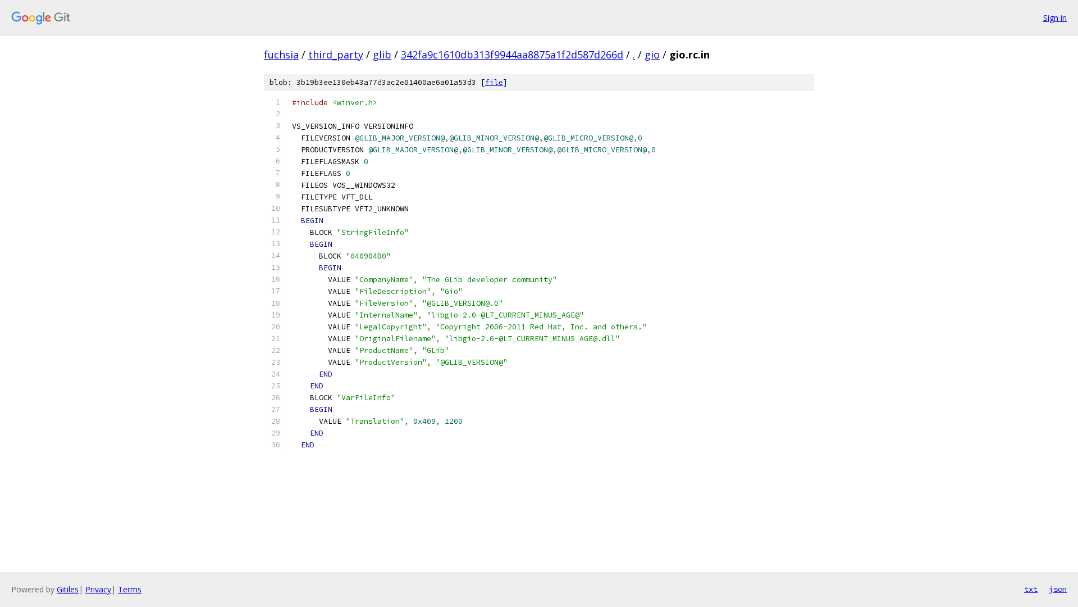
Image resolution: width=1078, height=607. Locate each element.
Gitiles (68, 589)
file (494, 82)
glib (382, 54)
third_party (335, 54)
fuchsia (281, 54)
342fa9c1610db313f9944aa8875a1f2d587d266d (512, 54)
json (1058, 589)
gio (652, 54)
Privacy (98, 589)
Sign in (1055, 17)
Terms (129, 589)
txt (1031, 589)
